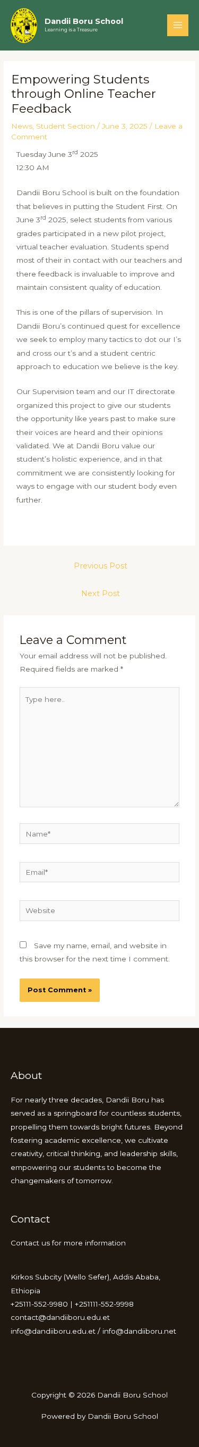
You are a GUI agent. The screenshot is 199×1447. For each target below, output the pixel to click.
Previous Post (100, 566)
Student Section (65, 126)
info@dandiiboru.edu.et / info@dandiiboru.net (93, 1331)
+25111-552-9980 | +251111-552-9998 (72, 1304)
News (21, 126)
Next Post (100, 593)
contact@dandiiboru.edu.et (60, 1317)
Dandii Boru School (84, 21)
